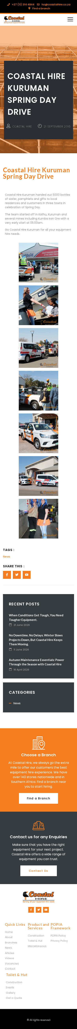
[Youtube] (46, 910)
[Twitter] (38, 910)
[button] (38, 798)
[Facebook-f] (31, 910)
